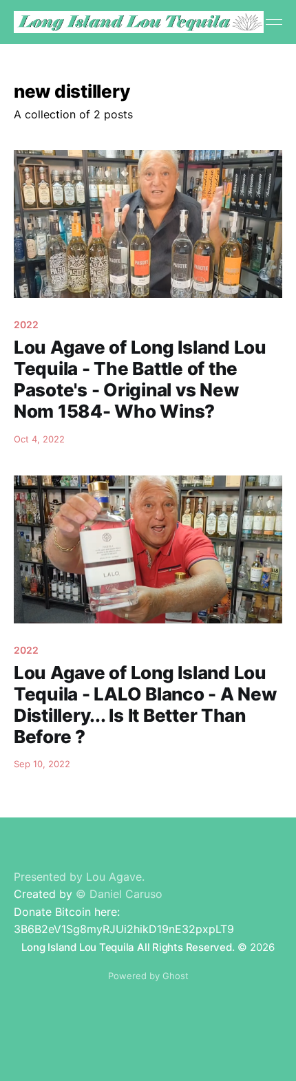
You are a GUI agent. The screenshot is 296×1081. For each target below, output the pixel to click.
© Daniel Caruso (119, 894)
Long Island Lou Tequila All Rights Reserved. (127, 947)
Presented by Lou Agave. (79, 877)
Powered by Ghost (148, 975)
